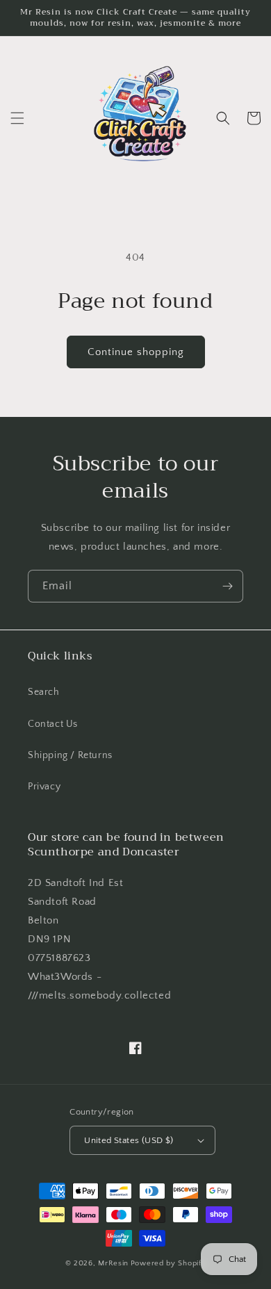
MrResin (113, 1263)
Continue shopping (136, 352)
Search (44, 692)
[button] (17, 118)
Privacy (44, 786)
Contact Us (53, 724)
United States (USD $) (128, 1140)
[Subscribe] (227, 586)
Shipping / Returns (70, 755)
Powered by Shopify (168, 1263)
